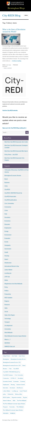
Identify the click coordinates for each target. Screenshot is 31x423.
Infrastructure (8, 262)
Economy (22, 381)
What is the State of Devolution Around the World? (13, 30)
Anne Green (22, 356)
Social (6, 311)
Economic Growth (7, 381)
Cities (6, 186)
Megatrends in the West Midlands (13, 283)
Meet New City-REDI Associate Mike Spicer (16, 151)
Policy (6, 287)
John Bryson (20, 387)
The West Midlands (21, 400)
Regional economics (16, 397)
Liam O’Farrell (23, 391)
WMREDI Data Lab (10, 346)
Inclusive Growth (21, 384)
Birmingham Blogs (16, 8)
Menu (26, 15)
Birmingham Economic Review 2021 (12, 362)
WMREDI (12, 413)
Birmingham (6, 359)
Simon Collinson (7, 400)
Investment (12, 387)
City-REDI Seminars (8, 375)
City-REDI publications (11, 200)
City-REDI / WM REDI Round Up (13, 193)
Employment (8, 227)
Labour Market (8, 269)
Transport (7, 322)
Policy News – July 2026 (11, 154)
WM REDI (7, 343)
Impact (6, 259)
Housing (7, 255)
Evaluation (7, 238)
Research (7, 304)
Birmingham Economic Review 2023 (12, 365)
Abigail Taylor (6, 356)
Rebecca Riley (18, 394)
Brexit (6, 179)
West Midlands (8, 332)
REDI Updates (8, 297)
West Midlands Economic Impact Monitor (15, 336)
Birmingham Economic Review (13, 175)
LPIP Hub (7, 276)
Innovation (5, 387)
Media (6, 280)
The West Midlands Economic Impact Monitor (14, 403)
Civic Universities (9, 203)
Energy (6, 231)
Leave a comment (8, 68)
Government (8, 248)
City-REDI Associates (10, 196)
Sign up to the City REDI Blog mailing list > (14, 128)
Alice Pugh (14, 356)
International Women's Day (12, 266)
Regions (7, 301)
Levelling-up (15, 391)
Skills (6, 308)
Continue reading (16, 61)
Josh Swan (8, 64)
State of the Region (10, 315)
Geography (7, 245)
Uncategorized (8, 325)
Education (7, 224)
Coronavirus (8, 207)
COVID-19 (13, 378)
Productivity (8, 294)
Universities (8, 329)
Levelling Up (8, 273)
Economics (7, 221)
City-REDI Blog (11, 15)
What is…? (7, 339)
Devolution (7, 217)
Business (7, 182)
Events (6, 241)
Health (6, 252)
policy (4, 394)
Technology (8, 318)
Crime (6, 210)
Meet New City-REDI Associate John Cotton (16, 142)
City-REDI (7, 189)
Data (6, 214)
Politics (6, 290)
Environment (8, 234)
